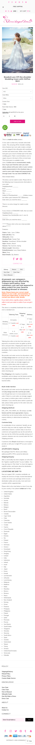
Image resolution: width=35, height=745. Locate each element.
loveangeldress (23, 740)
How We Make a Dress (9, 696)
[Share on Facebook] (13, 259)
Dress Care (5, 698)
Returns (14, 269)
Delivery (6, 269)
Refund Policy (6, 674)
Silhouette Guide (7, 694)
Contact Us (5, 710)
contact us (23, 488)
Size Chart (6, 272)
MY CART (25, 11)
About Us (4, 707)
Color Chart (16, 272)
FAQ (21, 269)
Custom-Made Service (9, 678)
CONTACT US (26, 173)
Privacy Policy (6, 676)
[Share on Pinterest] (21, 259)
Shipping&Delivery (7, 671)
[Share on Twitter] (17, 259)
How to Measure (8, 275)
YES (5, 104)
